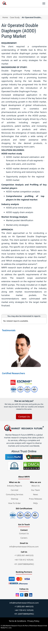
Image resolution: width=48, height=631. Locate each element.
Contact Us (24, 416)
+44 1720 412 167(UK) (24, 559)
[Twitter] (26, 594)
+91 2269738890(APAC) (24, 564)
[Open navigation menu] (43, 3)
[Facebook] (21, 594)
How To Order (14, 503)
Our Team (35, 490)
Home (5, 17)
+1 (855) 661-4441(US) (24, 555)
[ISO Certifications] (24, 514)
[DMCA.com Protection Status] (31, 466)
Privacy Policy (33, 621)
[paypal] (14, 457)
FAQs (35, 503)
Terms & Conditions (17, 621)
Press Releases (35, 499)
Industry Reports (14, 485)
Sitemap (14, 499)
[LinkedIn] (30, 594)
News (35, 494)
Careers (24, 538)
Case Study (15, 17)
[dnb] (14, 466)
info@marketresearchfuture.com (24, 546)
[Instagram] (17, 594)
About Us (35, 485)
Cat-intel (14, 490)
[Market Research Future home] (4, 3)
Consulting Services (14, 494)
